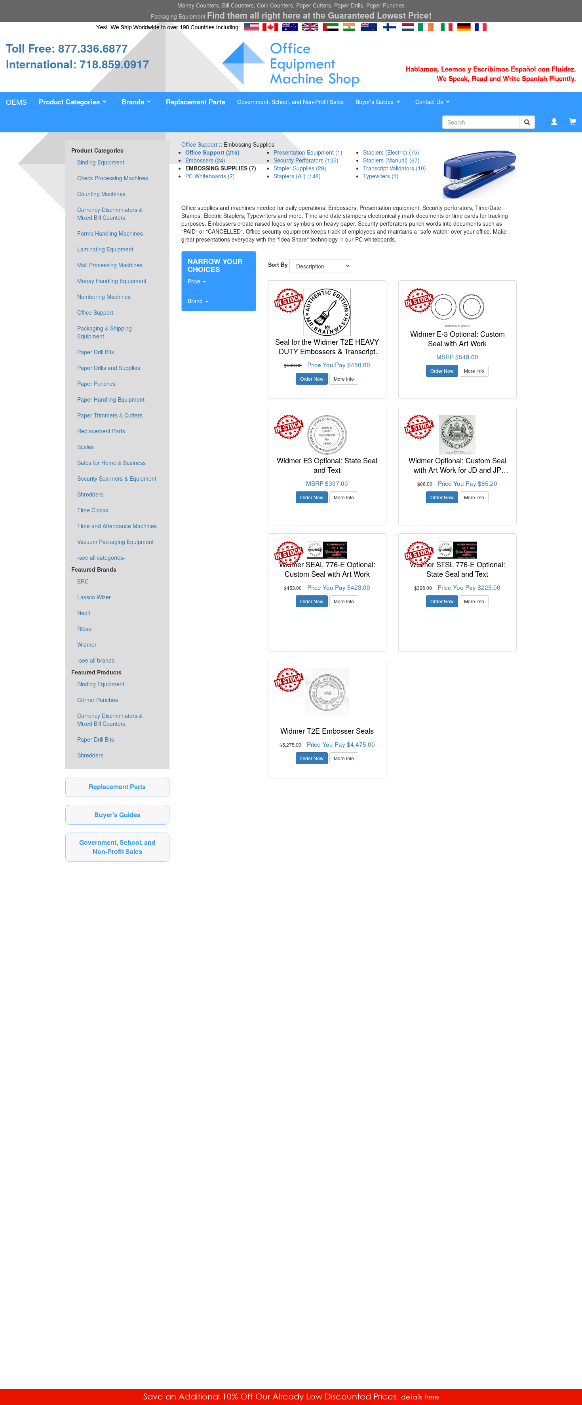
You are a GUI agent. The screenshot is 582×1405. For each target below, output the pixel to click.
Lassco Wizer (94, 597)
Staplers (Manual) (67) (391, 160)
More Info (344, 378)
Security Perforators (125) (306, 160)
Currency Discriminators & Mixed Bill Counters (110, 213)
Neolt (83, 613)
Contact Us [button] (430, 102)
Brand (196, 301)
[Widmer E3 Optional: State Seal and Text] (327, 435)
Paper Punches (96, 383)
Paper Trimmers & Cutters (110, 415)
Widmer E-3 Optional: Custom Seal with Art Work (457, 338)
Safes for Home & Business (111, 462)
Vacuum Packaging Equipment (115, 542)
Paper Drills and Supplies (108, 368)
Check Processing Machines (112, 178)
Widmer (87, 644)
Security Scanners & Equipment (116, 478)
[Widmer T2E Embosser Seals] (327, 692)
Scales (85, 447)
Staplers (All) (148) (297, 176)
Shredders (90, 494)
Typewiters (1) (381, 176)
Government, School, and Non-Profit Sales (290, 102)
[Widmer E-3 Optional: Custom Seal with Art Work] (457, 308)
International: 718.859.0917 (77, 64)
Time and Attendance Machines (117, 526)
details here (420, 1397)
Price (195, 281)
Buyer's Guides (117, 814)
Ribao (84, 629)
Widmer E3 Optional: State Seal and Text (327, 465)
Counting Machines (101, 194)
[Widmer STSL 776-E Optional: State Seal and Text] (457, 550)
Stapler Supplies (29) (300, 168)
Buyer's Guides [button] (375, 102)
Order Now (311, 378)
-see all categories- (101, 557)
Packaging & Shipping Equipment (104, 332)
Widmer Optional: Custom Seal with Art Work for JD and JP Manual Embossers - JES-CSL (457, 469)
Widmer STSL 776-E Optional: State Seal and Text (457, 569)
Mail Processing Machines (110, 265)
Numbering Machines (104, 296)
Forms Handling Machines (110, 233)
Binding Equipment (100, 162)
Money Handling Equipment (111, 281)
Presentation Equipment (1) (308, 152)
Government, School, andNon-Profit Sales (117, 847)
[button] (74, 102)
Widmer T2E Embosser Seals (327, 730)
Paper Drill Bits (95, 352)
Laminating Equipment (105, 249)
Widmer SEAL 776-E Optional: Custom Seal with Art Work (327, 569)
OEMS (16, 101)
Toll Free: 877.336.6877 (67, 48)
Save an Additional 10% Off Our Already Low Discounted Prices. (272, 1396)
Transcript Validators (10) (394, 168)
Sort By (278, 264)
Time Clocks (92, 510)
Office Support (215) (212, 152)
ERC (83, 581)
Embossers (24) (205, 160)
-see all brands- (96, 660)
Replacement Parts (101, 431)
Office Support (95, 312)
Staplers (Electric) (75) (391, 152)
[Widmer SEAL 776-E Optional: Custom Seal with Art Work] (327, 550)
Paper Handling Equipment (111, 399)
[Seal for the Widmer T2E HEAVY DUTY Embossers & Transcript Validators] (327, 312)
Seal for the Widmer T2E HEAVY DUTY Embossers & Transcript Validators (327, 350)
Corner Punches (97, 700)
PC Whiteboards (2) (210, 176)
